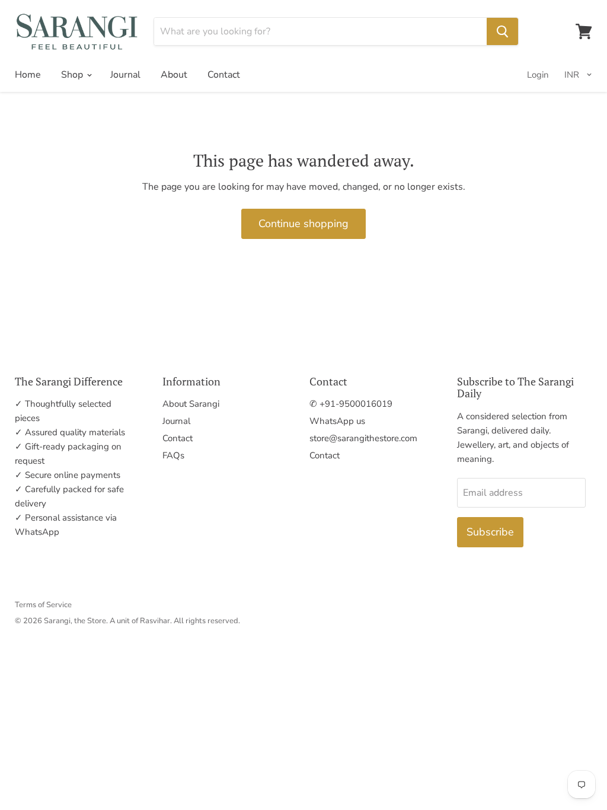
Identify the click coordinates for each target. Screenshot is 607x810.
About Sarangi (190, 404)
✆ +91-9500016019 (350, 404)
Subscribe (490, 532)
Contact (223, 74)
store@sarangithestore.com (363, 438)
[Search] (502, 31)
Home (28, 74)
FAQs (173, 455)
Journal (125, 74)
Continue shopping (303, 223)
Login (538, 75)
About (174, 74)
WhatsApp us (337, 421)
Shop (73, 74)
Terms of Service (43, 604)
